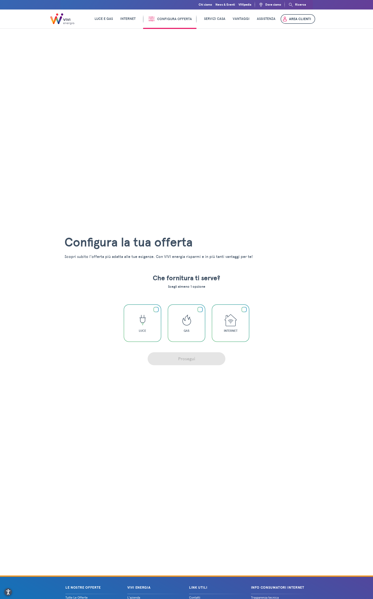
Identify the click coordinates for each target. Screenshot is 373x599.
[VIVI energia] (63, 19)
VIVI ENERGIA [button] (139, 587)
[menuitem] (103, 18)
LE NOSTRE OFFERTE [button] (83, 587)
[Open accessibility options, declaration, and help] (8, 592)
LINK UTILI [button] (198, 587)
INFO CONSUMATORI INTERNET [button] (277, 587)
